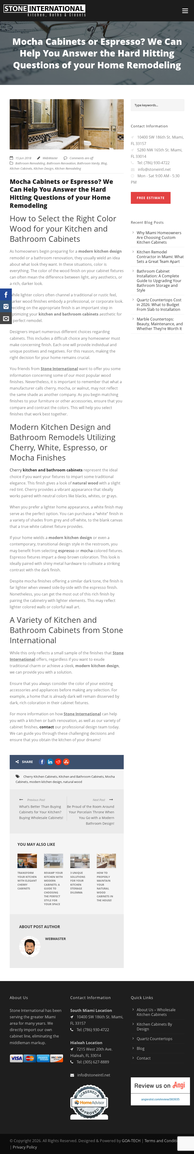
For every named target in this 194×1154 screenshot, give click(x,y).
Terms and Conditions (164, 1140)
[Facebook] (6, 294)
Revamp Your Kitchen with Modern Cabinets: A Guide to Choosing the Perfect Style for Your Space (53, 888)
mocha (86, 550)
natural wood (72, 782)
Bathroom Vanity (88, 163)
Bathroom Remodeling (30, 163)
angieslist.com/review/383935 (160, 1099)
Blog (104, 163)
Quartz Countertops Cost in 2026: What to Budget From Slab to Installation (159, 304)
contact (47, 727)
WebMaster (50, 158)
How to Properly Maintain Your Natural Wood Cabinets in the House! (105, 886)
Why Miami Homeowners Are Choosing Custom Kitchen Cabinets (159, 237)
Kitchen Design (43, 168)
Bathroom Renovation (61, 163)
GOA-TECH (131, 1140)
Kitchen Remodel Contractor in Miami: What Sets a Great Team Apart (160, 256)
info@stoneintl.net (93, 1075)
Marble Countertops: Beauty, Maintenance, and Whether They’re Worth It (160, 323)
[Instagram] (6, 306)
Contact (144, 1058)
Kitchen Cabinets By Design (154, 1027)
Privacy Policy (25, 1147)
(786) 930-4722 (96, 1029)
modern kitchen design (45, 782)
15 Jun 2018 (23, 158)
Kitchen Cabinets (21, 168)
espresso (66, 550)
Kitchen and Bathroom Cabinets (81, 776)
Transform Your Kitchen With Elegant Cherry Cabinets (27, 880)
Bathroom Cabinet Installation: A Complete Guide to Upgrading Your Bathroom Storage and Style (159, 281)
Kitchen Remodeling (68, 168)
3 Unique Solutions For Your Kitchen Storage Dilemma (77, 882)
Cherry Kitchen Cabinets (40, 776)
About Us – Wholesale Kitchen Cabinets (156, 1012)
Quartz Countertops (154, 1038)
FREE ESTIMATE (151, 197)
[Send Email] (6, 318)
